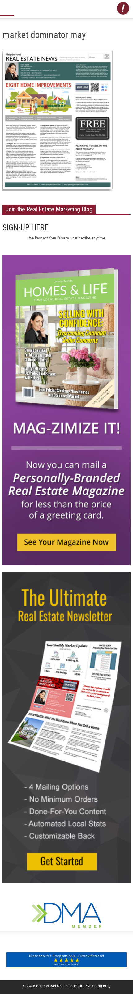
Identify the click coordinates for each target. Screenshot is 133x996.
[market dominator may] (58, 122)
